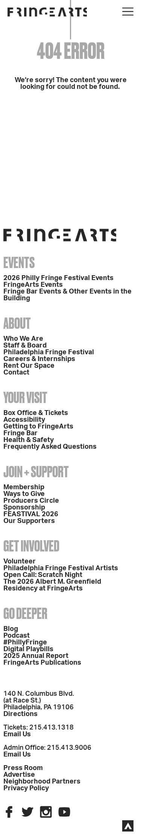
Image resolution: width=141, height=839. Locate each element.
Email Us (17, 734)
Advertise (19, 775)
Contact (16, 372)
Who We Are (23, 339)
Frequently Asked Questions (50, 446)
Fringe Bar (20, 433)
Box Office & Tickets (35, 413)
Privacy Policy (26, 788)
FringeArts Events (33, 285)
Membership (23, 487)
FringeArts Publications (42, 662)
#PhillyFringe (25, 642)
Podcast (16, 635)
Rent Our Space (29, 366)
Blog (10, 629)
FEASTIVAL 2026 (30, 514)
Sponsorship (24, 507)
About (17, 323)
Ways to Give (24, 494)
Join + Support (36, 471)
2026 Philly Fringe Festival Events (58, 278)
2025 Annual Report (35, 656)
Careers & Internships (39, 359)
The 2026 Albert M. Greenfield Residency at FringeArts (52, 585)
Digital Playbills (28, 649)
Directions (20, 714)
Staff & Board (25, 345)
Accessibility (24, 420)
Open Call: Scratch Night (42, 575)
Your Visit (25, 397)
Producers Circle (31, 500)
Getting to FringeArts (38, 426)
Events (19, 262)
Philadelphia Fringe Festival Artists (60, 568)
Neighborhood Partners (41, 781)
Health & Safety (28, 440)
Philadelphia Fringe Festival (48, 352)
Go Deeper (25, 613)
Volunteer (19, 561)
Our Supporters (29, 521)
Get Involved (31, 546)
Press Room (23, 768)
